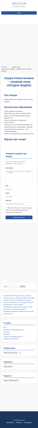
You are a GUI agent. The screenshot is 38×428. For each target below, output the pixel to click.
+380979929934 (9, 122)
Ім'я (7, 186)
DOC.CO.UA (19, 3)
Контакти (6, 334)
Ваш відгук (10, 168)
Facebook (10, 422)
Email (8, 193)
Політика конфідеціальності (13, 336)
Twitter (19, 422)
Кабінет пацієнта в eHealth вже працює (17, 300)
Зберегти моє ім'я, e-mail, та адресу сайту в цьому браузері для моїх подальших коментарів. (19, 210)
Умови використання (10, 339)
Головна (6, 332)
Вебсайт (8, 200)
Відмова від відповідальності (13, 330)
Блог (5, 327)
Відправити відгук (19, 217)
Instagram (28, 422)
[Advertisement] (19, 45)
